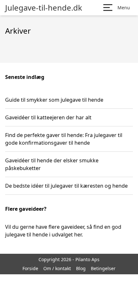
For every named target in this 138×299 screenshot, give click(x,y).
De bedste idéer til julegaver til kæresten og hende (66, 185)
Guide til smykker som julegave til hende (54, 99)
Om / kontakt (57, 268)
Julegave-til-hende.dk (43, 8)
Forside (30, 268)
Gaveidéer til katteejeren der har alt (48, 117)
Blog (81, 268)
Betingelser (103, 268)
